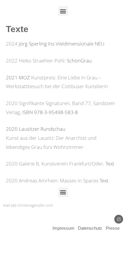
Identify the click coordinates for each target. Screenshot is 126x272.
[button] (63, 11)
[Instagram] (118, 219)
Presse (113, 228)
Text (109, 163)
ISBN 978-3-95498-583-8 (50, 112)
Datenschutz (90, 228)
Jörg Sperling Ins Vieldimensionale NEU (61, 43)
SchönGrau (79, 60)
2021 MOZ (18, 77)
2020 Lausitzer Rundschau (35, 128)
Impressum (63, 228)
